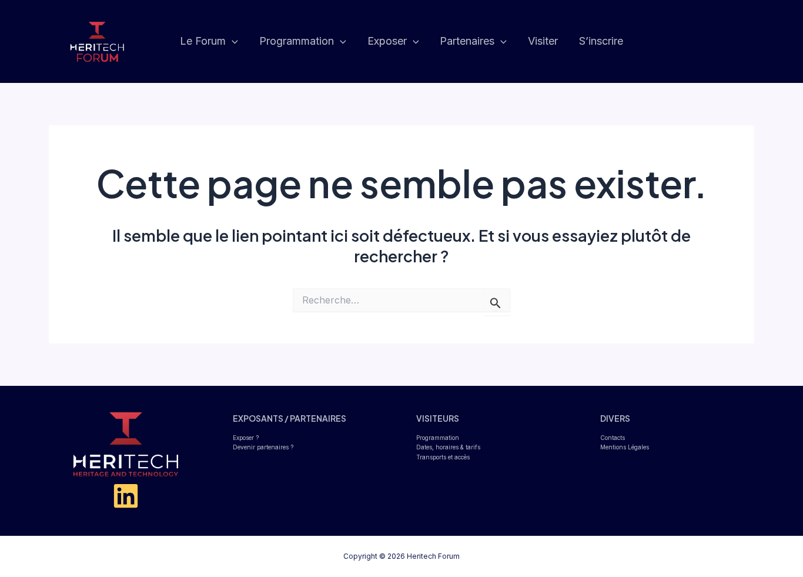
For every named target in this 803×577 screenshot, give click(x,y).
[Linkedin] (125, 495)
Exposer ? (246, 437)
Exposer (387, 41)
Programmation (296, 41)
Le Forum (203, 41)
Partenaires (467, 41)
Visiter (543, 41)
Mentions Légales (624, 447)
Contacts (612, 437)
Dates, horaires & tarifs (448, 447)
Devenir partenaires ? (263, 447)
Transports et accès (443, 457)
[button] (232, 41)
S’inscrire (601, 41)
